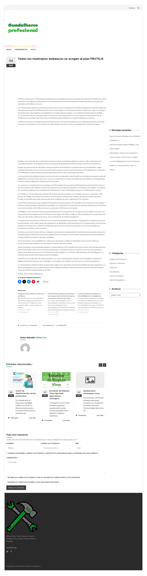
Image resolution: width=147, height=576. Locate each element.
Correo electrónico (50, 443)
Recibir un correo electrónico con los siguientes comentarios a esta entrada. (44, 477)
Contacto (132, 8)
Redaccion (62, 325)
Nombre (10, 443)
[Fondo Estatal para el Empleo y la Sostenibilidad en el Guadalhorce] (93, 303)
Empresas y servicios (117, 263)
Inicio (8, 49)
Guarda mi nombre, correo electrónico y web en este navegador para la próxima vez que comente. (53, 453)
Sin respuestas (48, 325)
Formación (33, 325)
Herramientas (21, 49)
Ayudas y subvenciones (118, 259)
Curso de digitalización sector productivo (26, 393)
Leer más (32, 418)
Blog (33, 49)
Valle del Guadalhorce (117, 280)
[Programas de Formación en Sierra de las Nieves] (33, 303)
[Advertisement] (90, 28)
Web (77, 443)
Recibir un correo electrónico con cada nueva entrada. (33, 482)
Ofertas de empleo (116, 276)
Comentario (11, 458)
